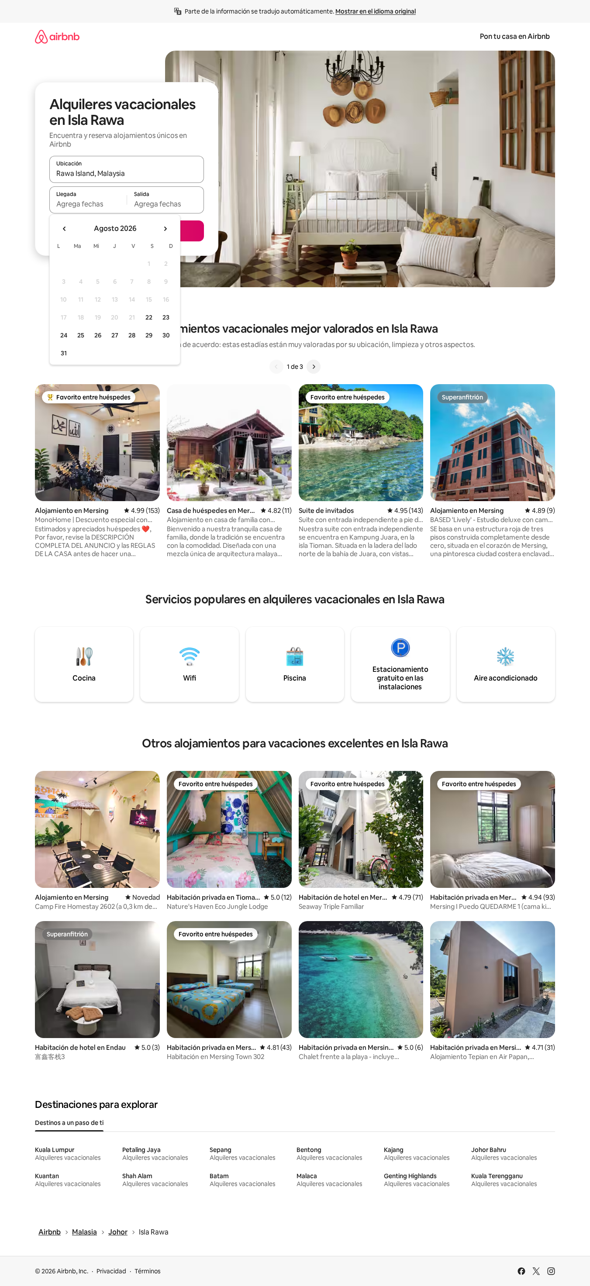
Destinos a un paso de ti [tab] (69, 1123)
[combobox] (126, 173)
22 (148, 317)
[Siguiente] (314, 367)
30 (166, 335)
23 (165, 317)
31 (64, 353)
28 (131, 335)
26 (97, 335)
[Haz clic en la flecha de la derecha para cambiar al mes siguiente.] (165, 228)
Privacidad (111, 1271)
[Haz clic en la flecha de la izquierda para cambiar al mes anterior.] (64, 228)
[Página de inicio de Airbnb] (57, 36)
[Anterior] (276, 367)
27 (114, 335)
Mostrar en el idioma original (375, 11)
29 (148, 335)
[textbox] (88, 204)
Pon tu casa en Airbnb (515, 36)
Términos (148, 1271)
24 (63, 335)
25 (80, 335)
